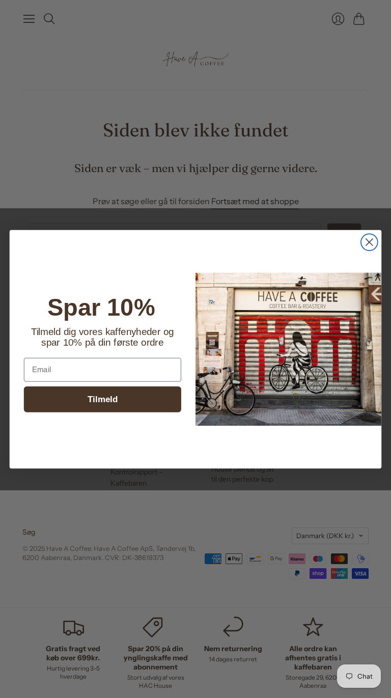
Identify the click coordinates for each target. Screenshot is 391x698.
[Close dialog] (369, 242)
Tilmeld (103, 399)
